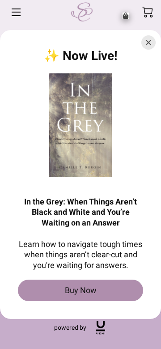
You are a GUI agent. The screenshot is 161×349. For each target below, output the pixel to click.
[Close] (148, 42)
